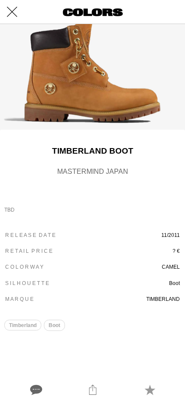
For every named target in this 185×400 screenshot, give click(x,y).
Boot (54, 325)
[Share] (92, 389)
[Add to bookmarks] (149, 389)
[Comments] (35, 389)
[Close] (12, 12)
